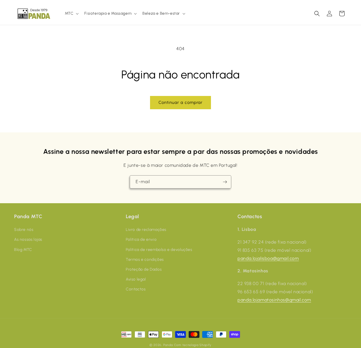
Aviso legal (136, 279)
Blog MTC (23, 249)
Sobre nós (23, 229)
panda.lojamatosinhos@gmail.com (274, 300)
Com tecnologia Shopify (193, 345)
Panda (168, 345)
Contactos (136, 289)
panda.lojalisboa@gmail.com (268, 258)
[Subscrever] (225, 182)
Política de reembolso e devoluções (159, 249)
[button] (71, 13)
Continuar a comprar (180, 102)
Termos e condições (145, 259)
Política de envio (141, 239)
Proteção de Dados (144, 269)
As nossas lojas (28, 239)
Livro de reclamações (146, 229)
